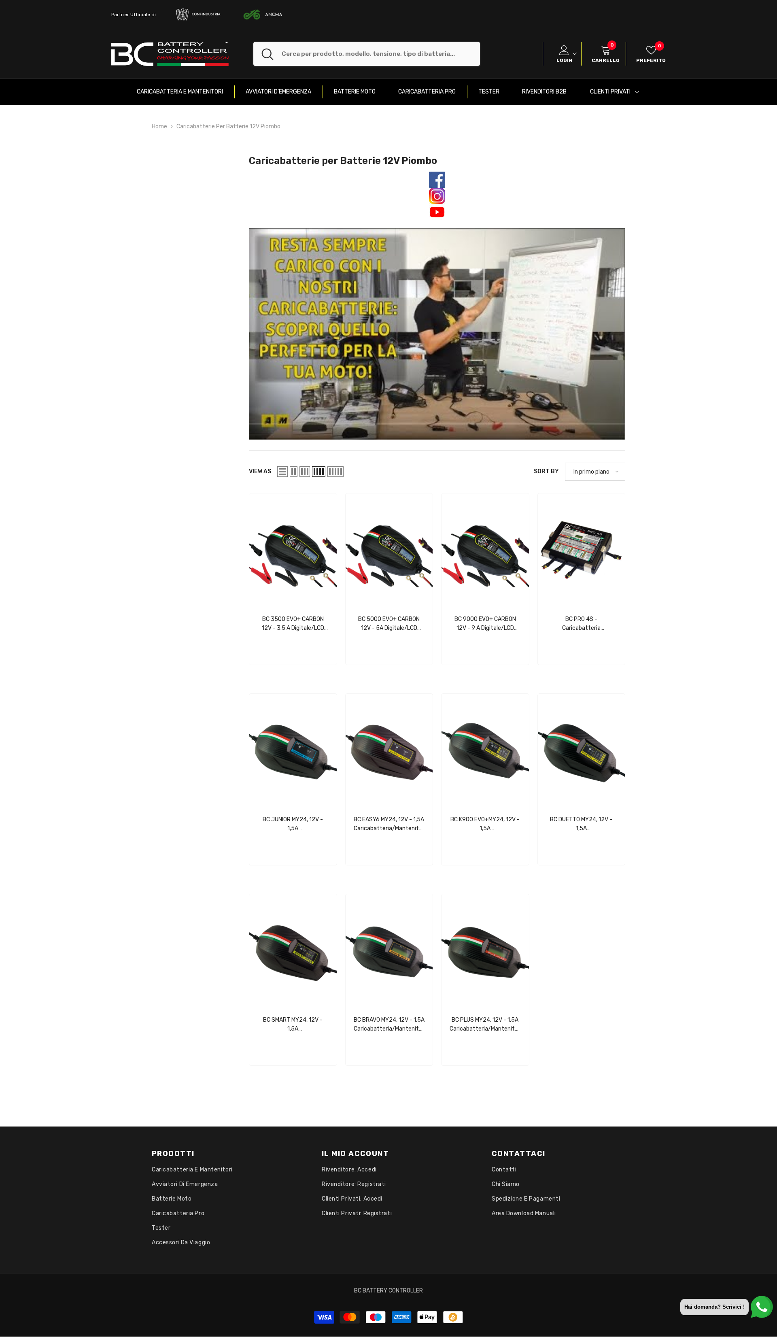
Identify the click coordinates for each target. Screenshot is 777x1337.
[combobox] (381, 54)
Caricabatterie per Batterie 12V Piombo (228, 126)
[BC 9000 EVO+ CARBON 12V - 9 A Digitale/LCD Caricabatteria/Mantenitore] (485, 550)
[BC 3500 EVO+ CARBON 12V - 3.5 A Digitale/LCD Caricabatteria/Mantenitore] (293, 550)
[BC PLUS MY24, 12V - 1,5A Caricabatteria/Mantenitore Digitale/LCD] (485, 951)
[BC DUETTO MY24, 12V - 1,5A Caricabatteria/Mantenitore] (581, 750)
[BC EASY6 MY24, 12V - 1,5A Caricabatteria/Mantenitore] (389, 750)
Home (159, 126)
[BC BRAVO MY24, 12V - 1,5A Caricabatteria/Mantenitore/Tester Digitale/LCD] (389, 951)
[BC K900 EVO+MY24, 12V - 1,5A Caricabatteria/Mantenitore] (485, 750)
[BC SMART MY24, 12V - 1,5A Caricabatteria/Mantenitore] (293, 951)
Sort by (546, 471)
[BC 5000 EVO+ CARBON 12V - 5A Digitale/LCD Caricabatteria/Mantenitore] (389, 550)
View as (260, 471)
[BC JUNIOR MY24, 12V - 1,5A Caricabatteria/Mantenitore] (293, 750)
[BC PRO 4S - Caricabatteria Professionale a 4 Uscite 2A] (581, 550)
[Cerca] (366, 54)
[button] (282, 471)
